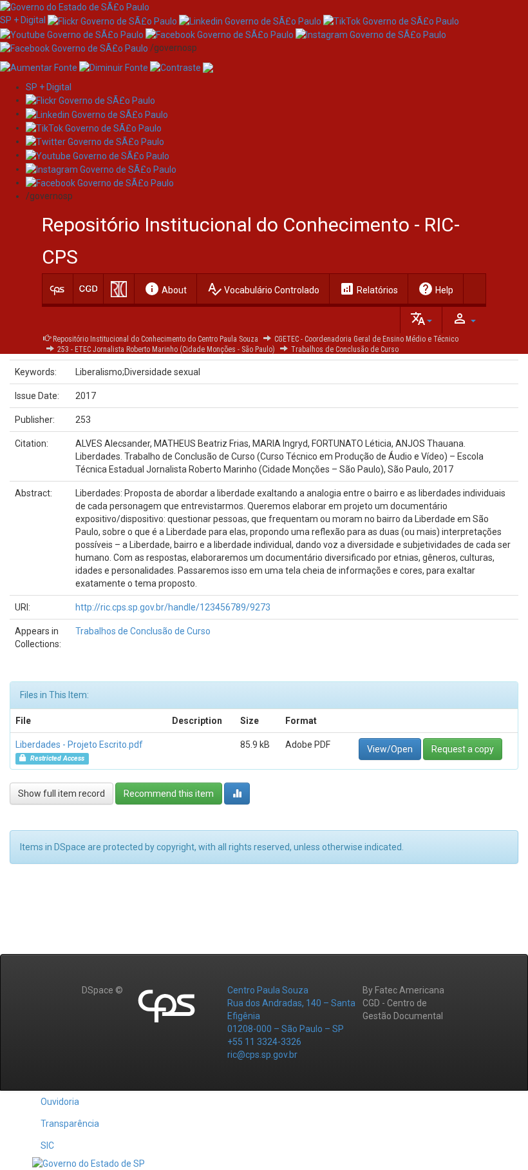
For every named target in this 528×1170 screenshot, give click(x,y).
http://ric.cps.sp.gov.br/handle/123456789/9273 (172, 607)
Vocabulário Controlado (263, 289)
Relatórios (368, 289)
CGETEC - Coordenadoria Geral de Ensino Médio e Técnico (366, 339)
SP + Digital (23, 20)
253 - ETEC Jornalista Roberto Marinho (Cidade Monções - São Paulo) (166, 349)
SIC (47, 1145)
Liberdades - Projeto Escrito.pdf (79, 744)
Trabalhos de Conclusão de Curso (345, 349)
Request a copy (462, 749)
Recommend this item (169, 793)
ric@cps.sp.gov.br (262, 1054)
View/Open (390, 749)
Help (435, 289)
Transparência (70, 1123)
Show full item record (61, 793)
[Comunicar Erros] (208, 67)
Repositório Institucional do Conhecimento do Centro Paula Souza (155, 339)
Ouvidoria (60, 1102)
